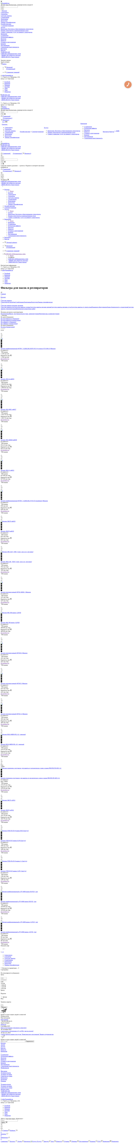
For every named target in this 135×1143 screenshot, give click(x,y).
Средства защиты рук (7, 307)
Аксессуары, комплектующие (30, 314)
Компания (11, 222)
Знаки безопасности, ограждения (117, 307)
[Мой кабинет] (1, 155)
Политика (4, 1079)
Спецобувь (12, 302)
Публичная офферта (7, 1056)
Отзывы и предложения (8, 1061)
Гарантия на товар (6, 1076)
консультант (4, 1019)
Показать (4, 1007)
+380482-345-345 (11, 55)
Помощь (3, 1081)
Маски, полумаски (15, 314)
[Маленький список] (1, 330)
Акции (3, 1045)
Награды (3, 1058)
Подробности (5, 359)
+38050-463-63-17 (10, 57)
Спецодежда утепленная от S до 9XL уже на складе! (17, 1031)
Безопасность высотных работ (25, 309)
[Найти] (2, 9)
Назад (12, 191)
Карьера (3, 1063)
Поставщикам (5, 1064)
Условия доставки (6, 1074)
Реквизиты (4, 1078)
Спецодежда (5, 302)
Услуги (10, 212)
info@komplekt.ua (7, 75)
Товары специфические (45, 302)
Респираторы (5, 314)
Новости (3, 1024)
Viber (6, 88)
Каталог (10, 193)
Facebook (7, 82)
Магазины (4, 1071)
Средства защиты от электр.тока (81, 307)
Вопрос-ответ (5, 1089)
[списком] (2, 328)
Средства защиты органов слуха (61, 307)
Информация (5, 1068)
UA (3, 122)
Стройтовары (19, 302)
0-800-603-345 (5, 52)
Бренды (3, 1048)
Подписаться (29, 1041)
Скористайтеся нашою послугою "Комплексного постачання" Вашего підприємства (27, 1034)
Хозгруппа (34, 302)
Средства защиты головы (22, 307)
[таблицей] (4, 328)
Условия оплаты (6, 1073)
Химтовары (27, 302)
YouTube (7, 87)
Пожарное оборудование (99, 307)
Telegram (7, 85)
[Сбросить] (2, 1005)
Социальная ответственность (10, 1066)
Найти (3, 1122)
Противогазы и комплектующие (49, 314)
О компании (4, 1054)
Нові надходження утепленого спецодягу (14, 1028)
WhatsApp (7, 92)
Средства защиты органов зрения (40, 307)
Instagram (7, 83)
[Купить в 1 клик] (1, 335)
